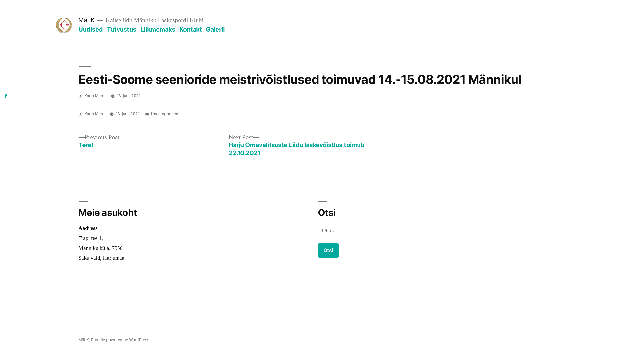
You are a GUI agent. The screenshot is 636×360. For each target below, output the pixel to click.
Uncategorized (164, 113)
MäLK (86, 20)
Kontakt (190, 29)
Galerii (215, 29)
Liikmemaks (157, 29)
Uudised (91, 29)
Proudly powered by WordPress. (120, 339)
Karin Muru (94, 95)
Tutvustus (121, 29)
